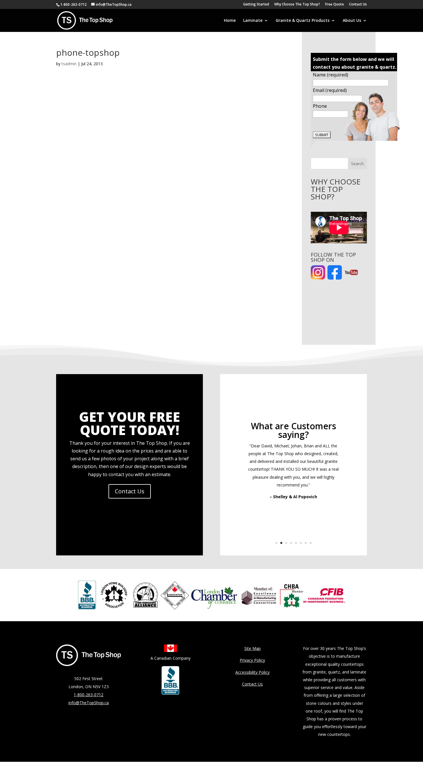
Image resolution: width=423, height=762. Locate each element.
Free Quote (334, 5)
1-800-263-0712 (73, 4)
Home (230, 20)
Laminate (252, 20)
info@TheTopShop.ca (88, 702)
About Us (352, 20)
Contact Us (358, 5)
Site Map (252, 648)
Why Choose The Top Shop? (297, 5)
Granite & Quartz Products (302, 20)
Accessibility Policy (252, 672)
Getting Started (256, 5)
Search (357, 163)
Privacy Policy (252, 660)
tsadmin (69, 63)
